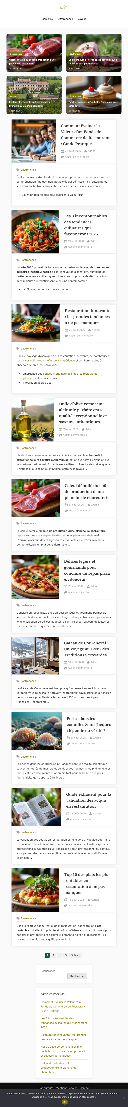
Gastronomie (65, 18)
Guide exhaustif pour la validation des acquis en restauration (88, 800)
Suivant (75, 955)
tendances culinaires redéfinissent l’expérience (45, 360)
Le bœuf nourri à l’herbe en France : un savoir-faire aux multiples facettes (93, 61)
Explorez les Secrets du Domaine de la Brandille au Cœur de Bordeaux (29, 104)
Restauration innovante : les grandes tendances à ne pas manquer (87, 316)
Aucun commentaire (77, 157)
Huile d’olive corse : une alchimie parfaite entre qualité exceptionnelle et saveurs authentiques (63, 1051)
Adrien (92, 150)
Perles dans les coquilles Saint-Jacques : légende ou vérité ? (89, 724)
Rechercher (48, 971)
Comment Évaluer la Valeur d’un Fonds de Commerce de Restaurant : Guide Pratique (64, 1006)
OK (64, 1102)
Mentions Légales (66, 1088)
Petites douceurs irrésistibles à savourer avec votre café (93, 104)
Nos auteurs (45, 1088)
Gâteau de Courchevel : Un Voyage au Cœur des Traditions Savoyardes (86, 649)
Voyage (82, 18)
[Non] (124, 1098)
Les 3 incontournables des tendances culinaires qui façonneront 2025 (64, 1023)
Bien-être (47, 18)
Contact (85, 1088)
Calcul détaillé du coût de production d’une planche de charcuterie (32, 61)
